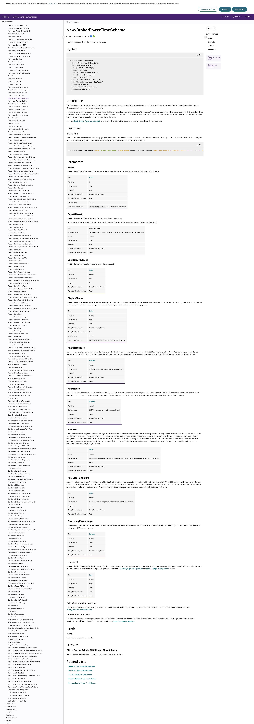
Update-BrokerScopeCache (17, 701)
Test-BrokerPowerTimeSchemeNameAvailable (23, 684)
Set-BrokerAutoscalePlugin (17, 457)
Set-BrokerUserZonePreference (18, 617)
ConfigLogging (11, 706)
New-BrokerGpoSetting (15, 67)
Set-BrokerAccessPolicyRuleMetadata (20, 420)
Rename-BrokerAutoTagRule (17, 364)
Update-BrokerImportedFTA (17, 692)
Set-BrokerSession (14, 592)
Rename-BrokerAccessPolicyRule (19, 342)
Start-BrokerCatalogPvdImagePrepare (20, 619)
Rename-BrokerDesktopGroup (17, 373)
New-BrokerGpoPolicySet (16, 64)
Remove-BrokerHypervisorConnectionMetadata (23, 247)
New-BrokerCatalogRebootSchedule (20, 39)
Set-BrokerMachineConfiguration (18, 547)
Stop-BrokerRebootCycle (16, 639)
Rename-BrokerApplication (16, 353)
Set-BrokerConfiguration (16, 477)
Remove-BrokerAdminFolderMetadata (20, 143)
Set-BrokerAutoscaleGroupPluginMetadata (22, 454)
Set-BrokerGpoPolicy (15, 507)
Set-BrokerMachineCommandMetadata (20, 544)
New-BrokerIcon (13, 76)
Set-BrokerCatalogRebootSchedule (19, 474)
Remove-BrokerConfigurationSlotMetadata (22, 199)
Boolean (92, 360)
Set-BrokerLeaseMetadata (16, 535)
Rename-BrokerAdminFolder (17, 345)
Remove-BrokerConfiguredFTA (18, 202)
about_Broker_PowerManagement (86, 121)
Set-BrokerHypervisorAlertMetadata (19, 524)
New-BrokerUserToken (15, 126)
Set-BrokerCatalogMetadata (17, 471)
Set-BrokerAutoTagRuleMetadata (19, 465)
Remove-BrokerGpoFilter (16, 224)
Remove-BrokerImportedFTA (17, 258)
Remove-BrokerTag (14, 328)
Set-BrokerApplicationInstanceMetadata (21, 440)
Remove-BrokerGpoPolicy (16, 227)
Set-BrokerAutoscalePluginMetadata (20, 460)
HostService (10, 715)
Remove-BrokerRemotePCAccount (19, 311)
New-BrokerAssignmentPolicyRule (19, 28)
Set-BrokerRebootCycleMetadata (19, 575)
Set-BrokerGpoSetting (15, 516)
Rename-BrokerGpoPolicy (16, 378)
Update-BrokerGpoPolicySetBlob (18, 690)
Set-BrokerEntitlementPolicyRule (18, 499)
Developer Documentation (25, 17)
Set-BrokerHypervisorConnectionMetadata (22, 530)
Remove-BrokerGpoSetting (16, 233)
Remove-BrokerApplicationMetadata (20, 163)
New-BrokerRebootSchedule (17, 101)
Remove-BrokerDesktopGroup (17, 210)
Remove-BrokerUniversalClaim (18, 333)
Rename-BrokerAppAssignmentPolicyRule (21, 348)
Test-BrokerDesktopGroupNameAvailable (21, 670)
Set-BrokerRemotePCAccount (17, 586)
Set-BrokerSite (13, 605)
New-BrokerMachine (14, 84)
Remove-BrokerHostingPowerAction (19, 235)
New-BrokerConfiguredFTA (17, 45)
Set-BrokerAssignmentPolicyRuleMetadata (22, 448)
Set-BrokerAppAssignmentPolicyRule (20, 426)
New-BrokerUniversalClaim (16, 120)
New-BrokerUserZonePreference (18, 129)
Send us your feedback (212, 66)
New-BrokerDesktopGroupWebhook (19, 53)
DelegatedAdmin (11, 709)
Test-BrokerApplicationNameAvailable (20, 659)
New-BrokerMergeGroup (16, 95)
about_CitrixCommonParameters (79, 610)
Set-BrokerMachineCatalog (17, 541)
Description (211, 42)
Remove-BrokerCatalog (15, 188)
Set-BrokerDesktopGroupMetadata (19, 493)
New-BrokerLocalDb (14, 81)
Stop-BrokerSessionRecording (18, 645)
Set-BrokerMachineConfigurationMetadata (22, 549)
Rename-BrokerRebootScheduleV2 (19, 395)
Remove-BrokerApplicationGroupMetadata (21, 157)
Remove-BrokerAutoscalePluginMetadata (21, 179)
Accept (225, 9)
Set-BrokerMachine (14, 538)
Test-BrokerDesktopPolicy (16, 673)
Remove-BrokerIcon (14, 249)
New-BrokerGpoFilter (15, 59)
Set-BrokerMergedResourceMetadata (20, 561)
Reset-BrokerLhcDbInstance (17, 406)
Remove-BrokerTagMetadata (17, 331)
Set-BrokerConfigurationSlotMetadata (20, 479)
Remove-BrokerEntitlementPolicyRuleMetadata (23, 221)
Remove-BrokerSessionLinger (17, 317)
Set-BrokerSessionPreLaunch (17, 600)
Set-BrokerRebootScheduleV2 (18, 580)
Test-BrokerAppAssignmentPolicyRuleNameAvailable (25, 650)
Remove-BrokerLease (15, 261)
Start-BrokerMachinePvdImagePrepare (20, 625)
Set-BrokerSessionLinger (16, 594)
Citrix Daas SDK (74, 22)
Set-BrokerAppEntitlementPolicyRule (20, 429)
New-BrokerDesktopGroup (16, 51)
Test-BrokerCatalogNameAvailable (19, 664)
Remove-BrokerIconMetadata (17, 252)
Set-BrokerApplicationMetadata (18, 443)
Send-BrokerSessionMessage (17, 415)
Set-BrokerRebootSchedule (17, 577)
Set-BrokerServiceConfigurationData (20, 589)
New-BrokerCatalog (14, 36)
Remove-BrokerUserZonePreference (20, 339)
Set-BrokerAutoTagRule (16, 463)
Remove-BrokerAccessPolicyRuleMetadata (22, 137)
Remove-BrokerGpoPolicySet (17, 230)
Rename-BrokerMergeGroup (17, 390)
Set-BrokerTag (13, 611)
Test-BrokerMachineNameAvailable (19, 681)
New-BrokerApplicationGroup (17, 25)
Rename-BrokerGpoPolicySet (17, 381)
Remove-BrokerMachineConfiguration (20, 277)
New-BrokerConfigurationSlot (17, 42)
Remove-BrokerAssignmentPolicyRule (20, 165)
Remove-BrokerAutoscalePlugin (18, 177)
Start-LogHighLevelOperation (131, 569)
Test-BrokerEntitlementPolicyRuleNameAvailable (24, 676)
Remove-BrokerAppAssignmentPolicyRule (21, 146)
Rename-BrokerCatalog (15, 367)
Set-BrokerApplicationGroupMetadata (20, 437)
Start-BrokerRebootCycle (16, 633)
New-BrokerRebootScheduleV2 (18, 104)
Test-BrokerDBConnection (16, 667)
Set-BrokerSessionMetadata (17, 597)
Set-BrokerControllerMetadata (18, 482)
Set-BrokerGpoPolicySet (16, 513)
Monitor (8, 720)
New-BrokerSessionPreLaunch (18, 112)
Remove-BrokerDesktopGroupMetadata (21, 213)
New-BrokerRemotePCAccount (18, 106)
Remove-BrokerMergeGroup (17, 291)
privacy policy (53, 3)
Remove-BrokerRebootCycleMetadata (20, 300)
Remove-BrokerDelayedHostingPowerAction (22, 207)
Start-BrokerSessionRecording (18, 636)
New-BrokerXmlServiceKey (17, 132)
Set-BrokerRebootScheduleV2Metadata (21, 583)
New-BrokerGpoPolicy (15, 62)
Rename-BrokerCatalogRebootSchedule (21, 370)
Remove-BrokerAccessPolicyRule (19, 134)
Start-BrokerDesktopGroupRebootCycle (21, 622)
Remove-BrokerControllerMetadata (19, 205)
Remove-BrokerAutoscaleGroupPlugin (20, 171)
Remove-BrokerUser (14, 336)
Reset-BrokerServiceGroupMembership (20, 412)
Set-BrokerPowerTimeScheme (18, 566)
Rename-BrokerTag (14, 398)
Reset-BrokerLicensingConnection (19, 409)
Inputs (210, 53)
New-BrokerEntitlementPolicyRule (19, 56)
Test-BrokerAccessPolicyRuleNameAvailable (22, 648)
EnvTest (9, 712)
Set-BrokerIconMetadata (16, 533)
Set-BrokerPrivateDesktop (16, 572)
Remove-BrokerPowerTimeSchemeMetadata (22, 297)
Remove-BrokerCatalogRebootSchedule (21, 193)
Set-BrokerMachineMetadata (17, 555)
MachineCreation (11, 718)
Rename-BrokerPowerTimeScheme (19, 392)
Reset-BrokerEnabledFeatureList (18, 401)
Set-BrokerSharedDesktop (16, 603)
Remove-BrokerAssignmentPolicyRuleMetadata (23, 168)
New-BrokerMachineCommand (18, 87)
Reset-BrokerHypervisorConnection (19, 404)
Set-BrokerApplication (15, 432)
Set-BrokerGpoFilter (14, 505)
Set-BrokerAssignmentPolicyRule (19, 446)
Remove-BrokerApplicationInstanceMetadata (22, 160)
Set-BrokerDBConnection (16, 485)
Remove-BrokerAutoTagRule (17, 182)
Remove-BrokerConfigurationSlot (19, 196)
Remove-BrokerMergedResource (18, 286)
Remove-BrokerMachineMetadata (19, 283)
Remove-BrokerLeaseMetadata (18, 263)
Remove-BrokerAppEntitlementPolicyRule (21, 148)
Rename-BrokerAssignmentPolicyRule (20, 359)
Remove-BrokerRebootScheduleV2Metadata (22, 308)
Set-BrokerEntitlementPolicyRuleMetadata (22, 502)
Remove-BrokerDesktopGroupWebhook (20, 216)
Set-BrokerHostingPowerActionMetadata (21, 521)
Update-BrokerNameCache (17, 698)
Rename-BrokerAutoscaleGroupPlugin (20, 362)
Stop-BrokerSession (14, 642)
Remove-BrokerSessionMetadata (18, 319)
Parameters (211, 49)
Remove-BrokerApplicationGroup (18, 154)
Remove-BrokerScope (15, 314)
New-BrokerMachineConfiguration (19, 90)
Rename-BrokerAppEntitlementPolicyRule (21, 350)
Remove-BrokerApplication (16, 151)
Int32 (91, 270)
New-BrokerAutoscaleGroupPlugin (19, 31)
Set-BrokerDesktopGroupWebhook (19, 496)
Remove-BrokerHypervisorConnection (20, 244)
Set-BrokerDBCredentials (16, 488)
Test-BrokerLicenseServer (16, 678)
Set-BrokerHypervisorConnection (18, 527)
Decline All (239, 9)
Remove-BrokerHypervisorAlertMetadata (21, 241)
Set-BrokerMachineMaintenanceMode (20, 552)
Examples (211, 46)
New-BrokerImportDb (15, 78)
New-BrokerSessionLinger (16, 109)
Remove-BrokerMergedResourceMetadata (21, 289)
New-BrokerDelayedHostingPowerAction (21, 48)
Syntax (210, 38)
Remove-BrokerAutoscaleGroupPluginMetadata (23, 174)
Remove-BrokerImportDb (16, 255)
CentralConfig (10, 704)
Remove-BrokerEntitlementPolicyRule (20, 219)
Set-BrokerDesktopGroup (16, 491)
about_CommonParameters (123, 621)
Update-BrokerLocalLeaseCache (18, 695)
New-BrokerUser (13, 123)
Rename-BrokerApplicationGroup (18, 356)
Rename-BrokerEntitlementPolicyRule (20, 376)
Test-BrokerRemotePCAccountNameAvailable (23, 687)
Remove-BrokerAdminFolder (17, 140)
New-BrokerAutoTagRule (16, 34)
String (91, 177)
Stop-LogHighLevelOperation (157, 569)
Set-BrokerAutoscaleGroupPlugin (19, 451)
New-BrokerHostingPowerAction (18, 70)
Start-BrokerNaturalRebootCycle (18, 631)
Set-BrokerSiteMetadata (16, 608)
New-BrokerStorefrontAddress (18, 115)
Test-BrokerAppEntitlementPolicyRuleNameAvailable (25, 653)
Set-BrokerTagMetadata (16, 614)
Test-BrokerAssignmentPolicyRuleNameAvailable (24, 662)
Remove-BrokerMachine (16, 269)
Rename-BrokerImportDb (16, 384)
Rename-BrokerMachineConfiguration (20, 387)
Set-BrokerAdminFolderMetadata (18, 423)
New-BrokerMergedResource (17, 92)
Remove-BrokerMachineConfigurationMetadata (23, 280)
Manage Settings (208, 9)
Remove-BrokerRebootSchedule (18, 303)
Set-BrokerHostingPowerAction (18, 519)
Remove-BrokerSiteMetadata (17, 325)
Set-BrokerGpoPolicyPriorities (17, 510)
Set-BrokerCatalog (14, 468)
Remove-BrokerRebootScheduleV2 (19, 305)
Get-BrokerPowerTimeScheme (80, 670)
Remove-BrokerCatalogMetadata (18, 191)
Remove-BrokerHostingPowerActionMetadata (23, 238)
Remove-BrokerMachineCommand (19, 272)
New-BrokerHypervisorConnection (19, 73)
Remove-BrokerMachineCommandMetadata (22, 275)
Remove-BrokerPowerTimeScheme (19, 294)
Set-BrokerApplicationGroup (17, 434)
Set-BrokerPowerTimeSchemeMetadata (21, 569)
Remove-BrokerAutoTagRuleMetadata (20, 185)
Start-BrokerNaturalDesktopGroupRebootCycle (23, 628)
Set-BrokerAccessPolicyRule (17, 418)
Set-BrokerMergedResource (17, 558)
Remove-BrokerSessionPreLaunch (19, 322)
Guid (90, 575)
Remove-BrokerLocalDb (16, 266)
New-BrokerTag (13, 118)
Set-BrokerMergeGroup (15, 563)
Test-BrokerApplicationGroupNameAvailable (22, 656)
